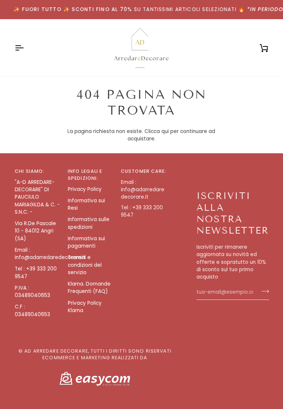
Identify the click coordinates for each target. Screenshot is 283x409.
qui (165, 131)
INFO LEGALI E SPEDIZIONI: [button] (85, 174)
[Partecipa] (263, 291)
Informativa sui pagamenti (86, 242)
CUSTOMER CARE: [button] (144, 171)
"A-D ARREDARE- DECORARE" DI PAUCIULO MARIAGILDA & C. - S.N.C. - (37, 197)
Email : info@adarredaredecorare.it (50, 254)
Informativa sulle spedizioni (88, 223)
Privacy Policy (85, 189)
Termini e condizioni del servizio (85, 265)
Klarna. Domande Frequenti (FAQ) (89, 287)
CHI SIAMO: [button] (29, 171)
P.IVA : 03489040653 (32, 291)
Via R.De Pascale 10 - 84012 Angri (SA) (35, 231)
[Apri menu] (26, 47)
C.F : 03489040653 (32, 310)
